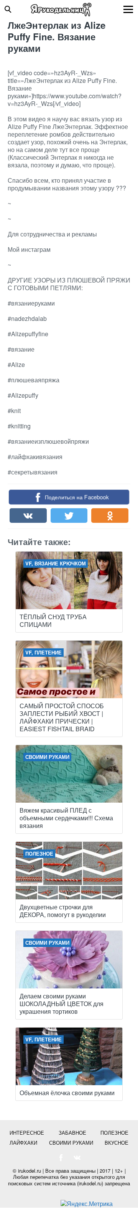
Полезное (114, 1132)
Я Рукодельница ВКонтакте (77, 1158)
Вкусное (116, 1142)
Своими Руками (71, 1142)
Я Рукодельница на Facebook (61, 1158)
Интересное (27, 1132)
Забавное (72, 1132)
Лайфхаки (23, 1142)
